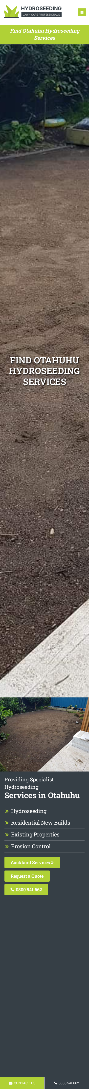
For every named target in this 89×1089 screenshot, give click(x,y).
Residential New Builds (40, 822)
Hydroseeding (28, 810)
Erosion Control (31, 846)
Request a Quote (27, 876)
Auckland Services (31, 862)
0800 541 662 (28, 889)
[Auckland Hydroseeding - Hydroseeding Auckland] (33, 18)
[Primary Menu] (82, 12)
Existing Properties (35, 834)
